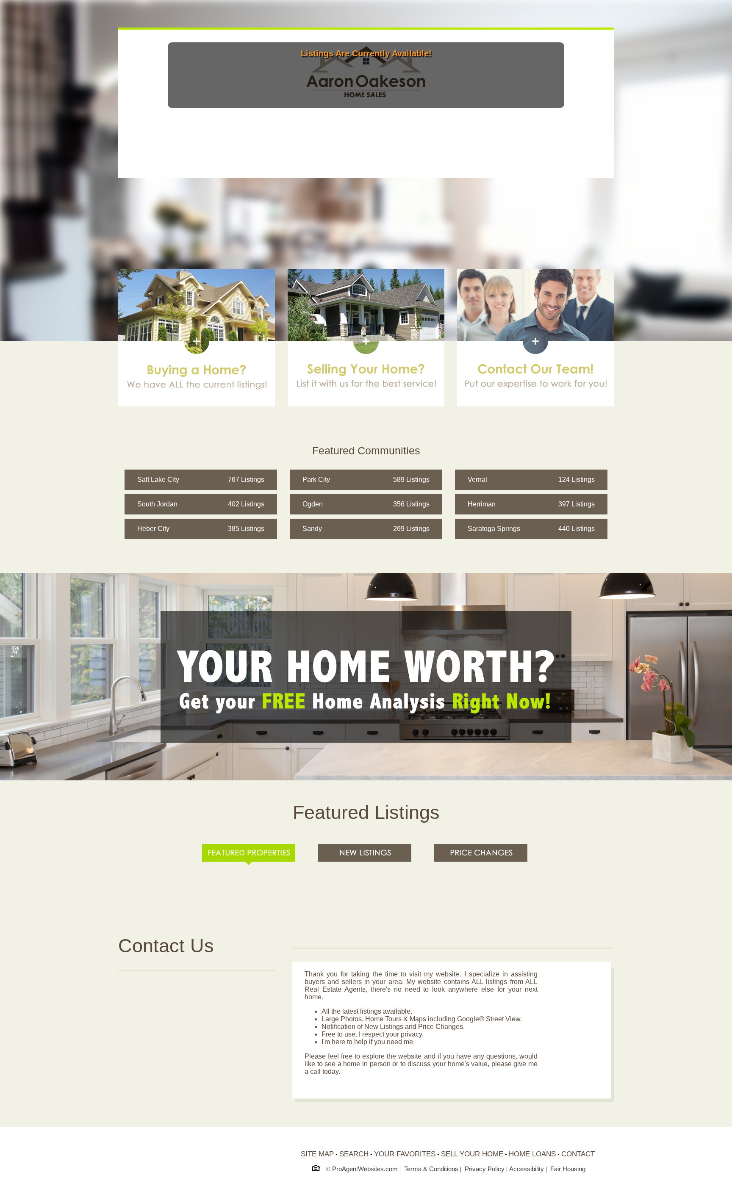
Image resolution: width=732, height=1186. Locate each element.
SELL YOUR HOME (472, 1154)
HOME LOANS (532, 1154)
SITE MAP (317, 1154)
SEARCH (354, 1154)
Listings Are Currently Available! (366, 53)
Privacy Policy (485, 1168)
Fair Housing (567, 1168)
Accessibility (526, 1168)
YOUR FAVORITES (404, 1154)
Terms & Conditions (431, 1168)
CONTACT (578, 1154)
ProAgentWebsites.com (365, 1168)
